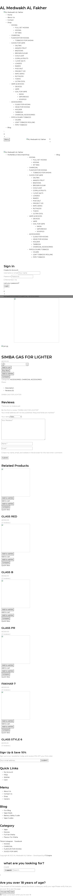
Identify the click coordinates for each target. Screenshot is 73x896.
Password (7, 276)
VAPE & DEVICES (17, 84)
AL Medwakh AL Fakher (23, 8)
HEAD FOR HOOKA (22, 107)
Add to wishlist (7, 374)
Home (6, 296)
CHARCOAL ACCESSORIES (25, 115)
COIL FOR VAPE (21, 92)
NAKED (18, 66)
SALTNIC (18, 46)
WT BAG (18, 33)
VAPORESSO (24, 97)
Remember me (11, 280)
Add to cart (6, 367)
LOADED (18, 63)
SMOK (21, 94)
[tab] (38, 388)
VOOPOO (22, 99)
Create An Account (11, 270)
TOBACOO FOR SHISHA (24, 40)
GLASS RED (9, 516)
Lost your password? (11, 283)
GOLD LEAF (19, 56)
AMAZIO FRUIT (21, 48)
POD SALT (19, 68)
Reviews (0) (9, 390)
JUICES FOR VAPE (18, 43)
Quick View (5, 510)
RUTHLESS (19, 76)
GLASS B (7, 572)
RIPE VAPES (19, 74)
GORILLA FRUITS (21, 58)
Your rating (5, 417)
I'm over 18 (5, 892)
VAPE (17, 89)
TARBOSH (19, 112)
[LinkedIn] (4, 385)
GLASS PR (8, 628)
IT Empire (48, 855)
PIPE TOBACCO (21, 125)
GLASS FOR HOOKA (22, 104)
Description (9, 388)
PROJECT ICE (20, 71)
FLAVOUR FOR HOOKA (20, 38)
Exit (12, 892)
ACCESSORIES (16, 102)
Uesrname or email (11, 273)
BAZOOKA (19, 51)
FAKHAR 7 (8, 683)
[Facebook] (2, 385)
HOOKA (14, 25)
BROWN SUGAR (21, 53)
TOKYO (18, 79)
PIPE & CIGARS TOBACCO (21, 117)
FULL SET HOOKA (22, 28)
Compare (5, 377)
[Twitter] (3, 385)
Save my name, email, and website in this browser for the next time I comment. (33, 453)
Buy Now (5, 370)
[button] (36, 135)
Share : (4, 382)
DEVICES (18, 86)
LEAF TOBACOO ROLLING (25, 122)
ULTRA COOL (20, 81)
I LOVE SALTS (20, 61)
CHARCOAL (15, 35)
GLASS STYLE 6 (11, 739)
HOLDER (18, 109)
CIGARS (18, 120)
